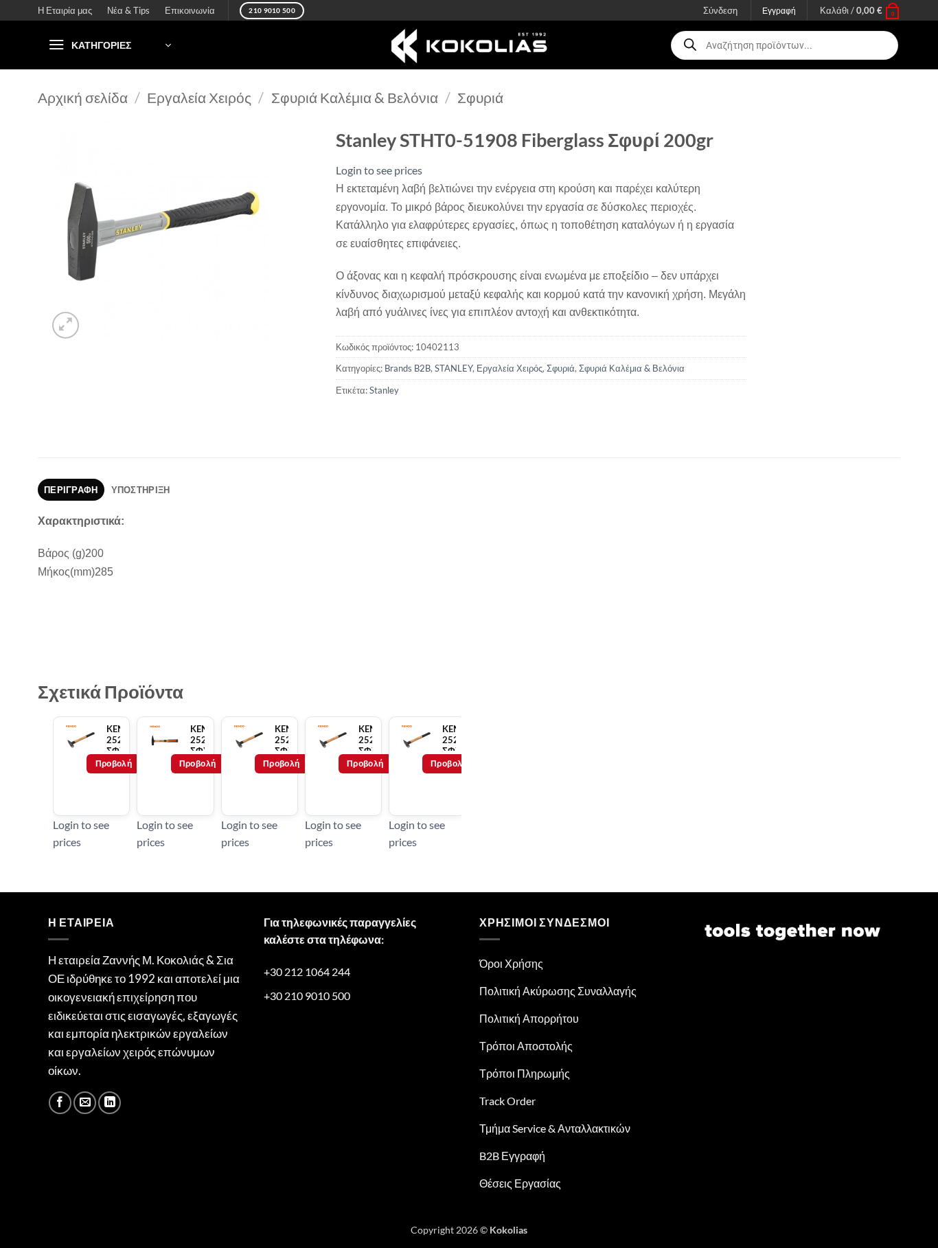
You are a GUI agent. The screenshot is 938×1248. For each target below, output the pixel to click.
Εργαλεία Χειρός (199, 97)
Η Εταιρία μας (65, 10)
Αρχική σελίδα (83, 97)
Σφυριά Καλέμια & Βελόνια (354, 97)
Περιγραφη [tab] (71, 489)
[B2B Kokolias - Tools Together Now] (469, 45)
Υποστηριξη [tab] (140, 489)
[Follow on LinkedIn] (109, 1102)
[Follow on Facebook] (60, 1102)
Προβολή (114, 763)
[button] (860, 10)
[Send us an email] (84, 1102)
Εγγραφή (779, 10)
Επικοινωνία (190, 10)
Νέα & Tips (128, 10)
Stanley (384, 390)
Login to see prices (379, 170)
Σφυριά (480, 97)
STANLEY (453, 368)
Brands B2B (408, 368)
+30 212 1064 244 (307, 971)
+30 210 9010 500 (307, 995)
